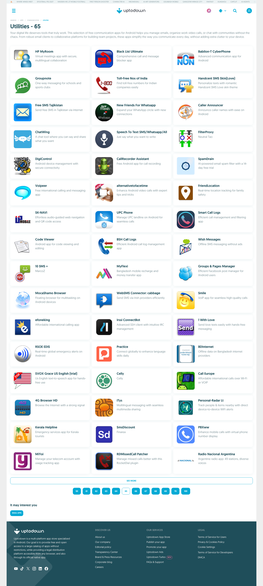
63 (106, 491)
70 (175, 491)
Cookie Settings (206, 547)
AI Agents (245, 2)
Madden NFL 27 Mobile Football (71, 2)
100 (185, 491)
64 (116, 491)
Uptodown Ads (155, 552)
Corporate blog (103, 562)
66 (136, 491)
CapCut (234, 2)
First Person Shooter (99, 2)
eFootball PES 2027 (45, 2)
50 (77, 491)
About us (100, 537)
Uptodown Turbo (159, 557)
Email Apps (16, 513)
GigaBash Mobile (171, 2)
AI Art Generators (151, 2)
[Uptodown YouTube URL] (16, 569)
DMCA (201, 557)
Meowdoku (134, 2)
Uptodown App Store (158, 537)
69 (165, 491)
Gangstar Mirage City (192, 2)
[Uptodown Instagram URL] (34, 569)
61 (86, 491)
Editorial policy (103, 547)
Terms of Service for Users (212, 537)
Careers (99, 567)
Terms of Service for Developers (215, 552)
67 (146, 491)
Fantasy (209, 2)
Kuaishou (222, 2)
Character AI (118, 2)
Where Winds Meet (25, 2)
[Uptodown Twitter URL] (28, 569)
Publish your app (156, 542)
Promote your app (157, 547)
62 (96, 491)
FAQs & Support (155, 562)
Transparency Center (106, 552)
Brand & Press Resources (108, 557)
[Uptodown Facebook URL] (46, 569)
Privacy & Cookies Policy (211, 542)
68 (155, 491)
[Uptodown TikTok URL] (22, 569)
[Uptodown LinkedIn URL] (40, 569)
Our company (102, 542)
